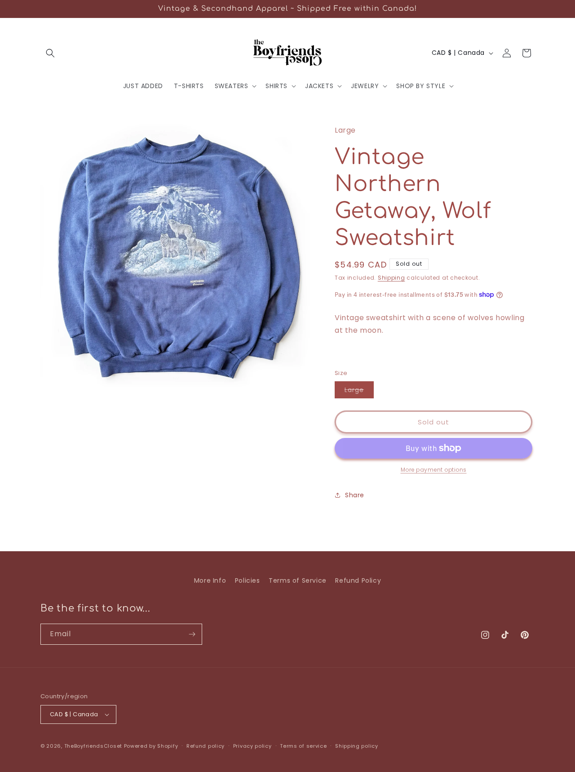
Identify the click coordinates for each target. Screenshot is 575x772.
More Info (210, 580)
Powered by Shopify (151, 746)
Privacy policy (252, 746)
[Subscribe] (192, 634)
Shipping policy (356, 746)
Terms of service (303, 746)
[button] (50, 53)
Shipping (391, 277)
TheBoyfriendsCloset (94, 746)
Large (359, 391)
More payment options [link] (434, 469)
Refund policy (205, 746)
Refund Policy (358, 580)
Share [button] (354, 495)
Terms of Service (298, 580)
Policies (247, 580)
